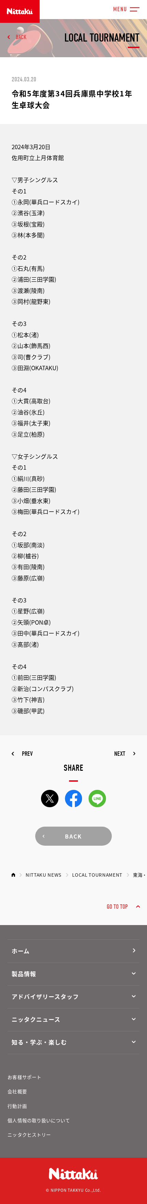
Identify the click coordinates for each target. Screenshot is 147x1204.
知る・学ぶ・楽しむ (39, 1042)
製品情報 (24, 974)
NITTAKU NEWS (44, 874)
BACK (21, 37)
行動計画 (17, 1106)
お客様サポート (24, 1077)
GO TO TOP (117, 906)
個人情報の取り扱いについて (39, 1120)
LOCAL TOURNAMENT (97, 874)
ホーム (21, 951)
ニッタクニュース (36, 1019)
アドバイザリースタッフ (45, 996)
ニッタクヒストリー (29, 1134)
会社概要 (17, 1091)
